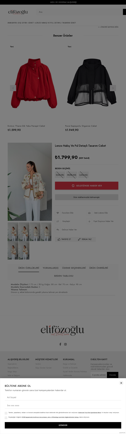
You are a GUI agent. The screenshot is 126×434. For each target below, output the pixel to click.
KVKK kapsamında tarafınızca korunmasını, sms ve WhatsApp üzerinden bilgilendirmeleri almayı (50, 417)
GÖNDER (63, 425)
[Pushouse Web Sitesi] (122, 432)
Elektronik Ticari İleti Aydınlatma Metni (89, 412)
